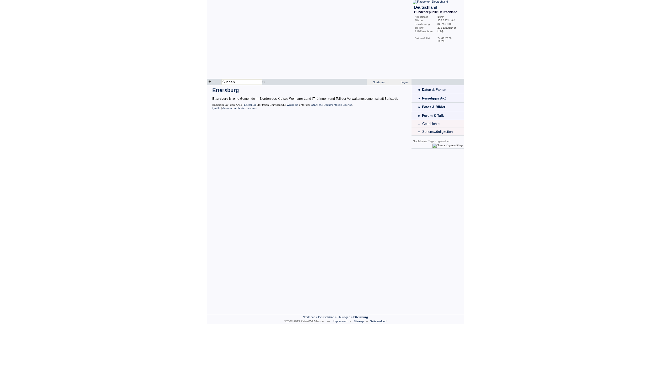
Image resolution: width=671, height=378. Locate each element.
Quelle (216, 108)
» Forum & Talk (431, 116)
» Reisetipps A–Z (432, 98)
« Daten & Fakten (432, 90)
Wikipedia (292, 104)
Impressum (340, 321)
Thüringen (343, 317)
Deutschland (326, 317)
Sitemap (359, 321)
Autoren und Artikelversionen (239, 108)
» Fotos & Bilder (431, 107)
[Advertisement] (438, 231)
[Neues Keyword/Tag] (447, 145)
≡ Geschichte (429, 124)
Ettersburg (250, 104)
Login (404, 82)
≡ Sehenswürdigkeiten (435, 132)
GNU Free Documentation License (331, 104)
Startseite (379, 82)
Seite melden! (378, 321)
